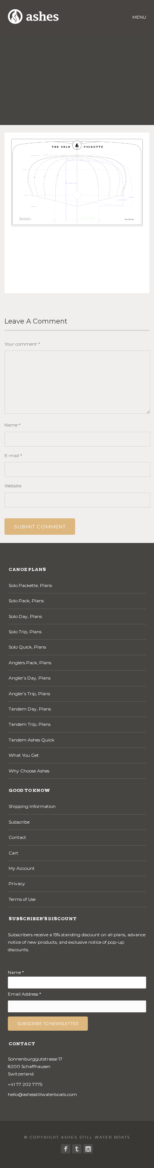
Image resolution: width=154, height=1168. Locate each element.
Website (12, 485)
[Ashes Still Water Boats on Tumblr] (76, 1148)
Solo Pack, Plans (26, 600)
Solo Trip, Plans (25, 631)
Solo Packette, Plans (30, 585)
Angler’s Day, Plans (29, 678)
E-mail (13, 455)
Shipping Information (32, 806)
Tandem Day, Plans (30, 709)
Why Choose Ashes (29, 771)
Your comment (22, 344)
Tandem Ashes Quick (31, 740)
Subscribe (19, 822)
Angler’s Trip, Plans (29, 693)
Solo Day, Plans (25, 616)
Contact (17, 837)
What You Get (24, 755)
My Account (22, 868)
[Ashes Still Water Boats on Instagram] (88, 1148)
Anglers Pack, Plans (30, 662)
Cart (13, 853)
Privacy (17, 883)
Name (12, 425)
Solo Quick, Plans (27, 647)
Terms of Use (22, 899)
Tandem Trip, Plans (29, 724)
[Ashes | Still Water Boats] (65, 1148)
